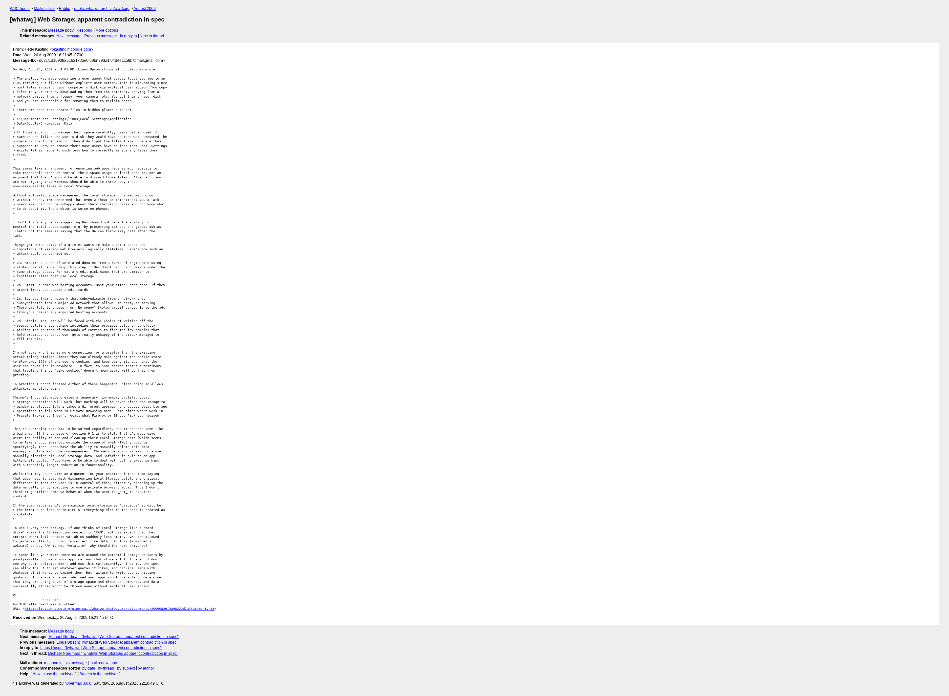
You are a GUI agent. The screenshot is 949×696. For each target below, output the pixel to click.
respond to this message (65, 663)
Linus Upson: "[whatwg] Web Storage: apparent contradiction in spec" (117, 642)
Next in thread (152, 36)
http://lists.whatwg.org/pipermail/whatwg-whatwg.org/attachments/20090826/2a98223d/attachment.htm (120, 609)
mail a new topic (103, 663)
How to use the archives (53, 674)
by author (146, 668)
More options (106, 30)
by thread (106, 668)
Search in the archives (98, 674)
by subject (126, 668)
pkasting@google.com (71, 49)
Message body (61, 30)
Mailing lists (44, 8)
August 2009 (144, 8)
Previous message (100, 36)
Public (64, 8)
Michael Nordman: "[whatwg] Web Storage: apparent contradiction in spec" (113, 636)
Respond (84, 30)
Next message (69, 36)
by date (88, 668)
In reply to (128, 36)
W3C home (20, 8)
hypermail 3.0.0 (78, 683)
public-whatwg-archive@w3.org (101, 8)
